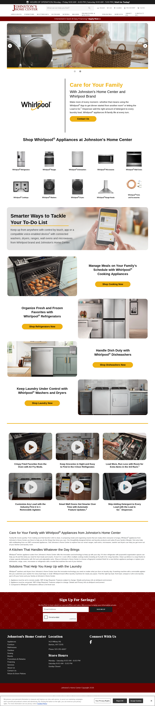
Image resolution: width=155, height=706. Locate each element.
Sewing (66, 14)
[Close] (151, 700)
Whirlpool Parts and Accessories (134, 196)
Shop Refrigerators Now (42, 326)
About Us (129, 14)
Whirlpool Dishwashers (77, 170)
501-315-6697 (60, 649)
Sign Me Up (101, 609)
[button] (98, 8)
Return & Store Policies (16, 673)
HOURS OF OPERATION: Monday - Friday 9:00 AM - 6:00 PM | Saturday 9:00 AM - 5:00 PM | (80, 2)
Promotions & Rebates (88, 14)
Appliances (16, 14)
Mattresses (43, 14)
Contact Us (139, 14)
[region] (77, 701)
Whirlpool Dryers (77, 197)
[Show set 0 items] (75, 71)
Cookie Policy (42, 704)
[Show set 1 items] (80, 71)
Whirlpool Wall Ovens (134, 170)
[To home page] (25, 8)
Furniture (29, 14)
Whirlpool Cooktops (21, 197)
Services (119, 14)
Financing (107, 14)
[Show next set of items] (145, 46)
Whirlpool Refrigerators (21, 170)
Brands (75, 14)
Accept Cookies (136, 701)
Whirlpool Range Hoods (105, 197)
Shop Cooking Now (112, 284)
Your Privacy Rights (102, 701)
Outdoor (55, 14)
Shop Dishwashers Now (113, 365)
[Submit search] (89, 8)
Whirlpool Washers (49, 197)
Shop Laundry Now (42, 403)
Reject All (119, 701)
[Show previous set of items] (10, 46)
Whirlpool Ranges (49, 170)
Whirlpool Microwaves (105, 170)
